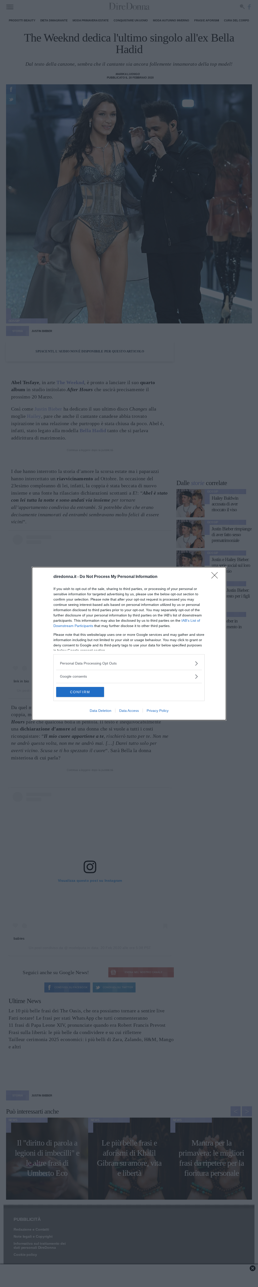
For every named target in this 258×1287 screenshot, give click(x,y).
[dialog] (129, 643)
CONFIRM (80, 692)
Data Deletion (100, 711)
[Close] (216, 577)
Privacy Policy (158, 711)
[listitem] (129, 663)
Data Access (129, 711)
